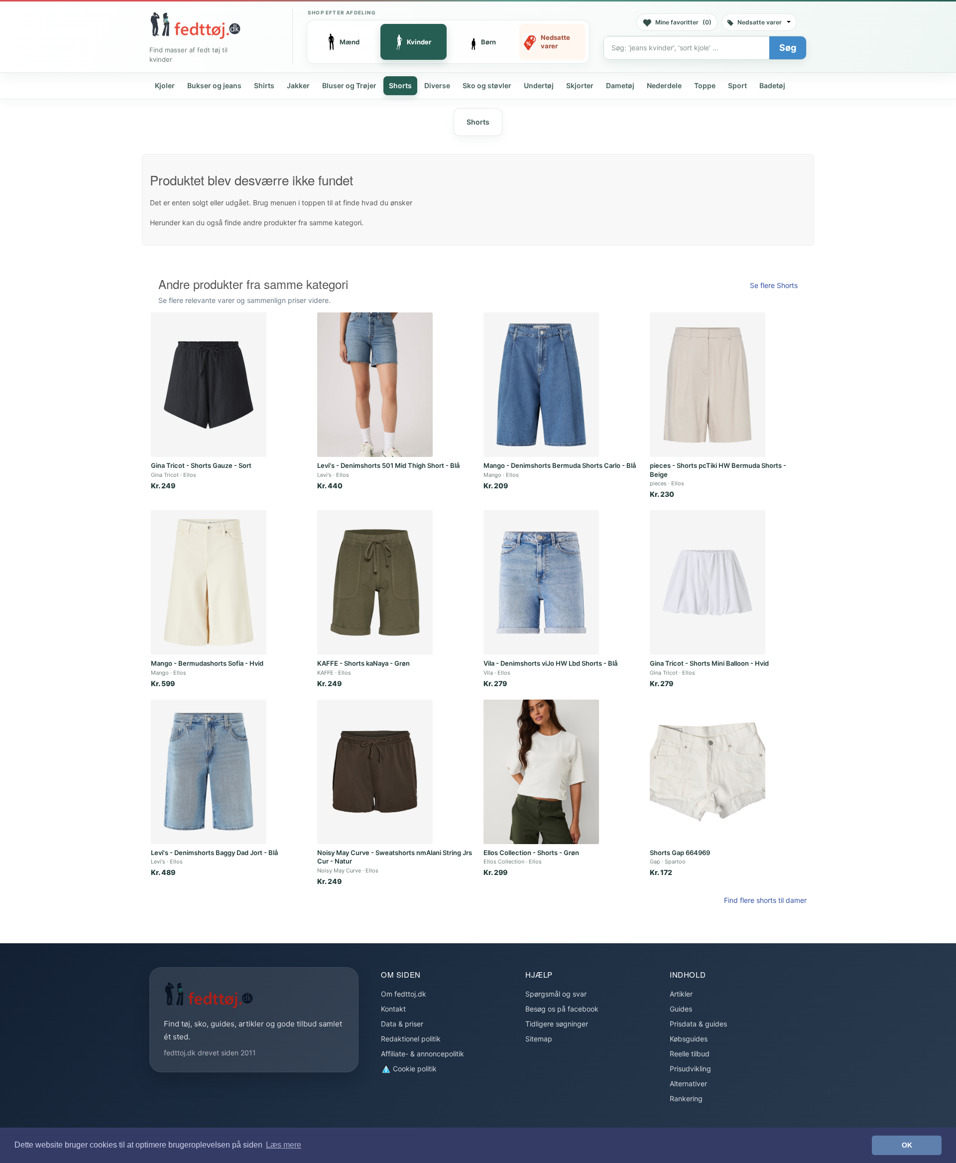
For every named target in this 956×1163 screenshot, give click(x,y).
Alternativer (688, 1083)
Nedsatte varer (759, 22)
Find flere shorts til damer (765, 900)
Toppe (705, 85)
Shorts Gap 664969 (680, 853)
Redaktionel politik (411, 1038)
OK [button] (907, 1145)
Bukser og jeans (214, 85)
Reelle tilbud (690, 1053)
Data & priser (402, 1023)
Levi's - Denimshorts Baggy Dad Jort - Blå (214, 853)
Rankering (686, 1098)
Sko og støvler (487, 85)
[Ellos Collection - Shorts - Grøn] (541, 772)
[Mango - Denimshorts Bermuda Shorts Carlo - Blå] (541, 384)
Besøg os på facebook (561, 1009)
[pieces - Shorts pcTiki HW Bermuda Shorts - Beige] (707, 384)
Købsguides (689, 1038)
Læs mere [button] (283, 1145)
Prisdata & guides (698, 1023)
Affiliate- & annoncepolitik (422, 1053)
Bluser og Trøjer (349, 85)
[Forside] (195, 25)
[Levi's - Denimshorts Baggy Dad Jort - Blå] (208, 772)
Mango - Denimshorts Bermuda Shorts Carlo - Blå (559, 465)
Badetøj (772, 85)
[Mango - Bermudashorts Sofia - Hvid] (208, 582)
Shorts (400, 85)
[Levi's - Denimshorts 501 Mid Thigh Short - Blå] (375, 384)
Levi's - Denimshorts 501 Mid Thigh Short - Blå (388, 465)
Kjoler (165, 85)
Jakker (298, 85)
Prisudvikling (690, 1068)
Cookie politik (414, 1068)
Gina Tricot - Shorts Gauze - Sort (201, 465)
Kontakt (393, 1009)
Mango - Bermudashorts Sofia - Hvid (207, 663)
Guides (681, 1009)
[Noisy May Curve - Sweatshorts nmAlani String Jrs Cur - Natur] (375, 772)
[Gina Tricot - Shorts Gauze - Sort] (208, 384)
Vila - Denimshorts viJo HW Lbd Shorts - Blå (550, 663)
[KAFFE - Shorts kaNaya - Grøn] (375, 582)
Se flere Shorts (774, 285)
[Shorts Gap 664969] (707, 772)
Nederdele (664, 85)
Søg (787, 47)
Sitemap (538, 1038)
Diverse (437, 85)
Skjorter (580, 85)
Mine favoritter (683, 22)
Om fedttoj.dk (403, 994)
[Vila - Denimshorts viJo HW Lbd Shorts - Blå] (541, 582)
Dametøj (620, 85)
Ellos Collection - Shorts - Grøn (531, 853)
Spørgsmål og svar (556, 994)
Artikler (681, 994)
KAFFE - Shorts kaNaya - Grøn (363, 663)
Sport (737, 85)
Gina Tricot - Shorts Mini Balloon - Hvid (709, 663)
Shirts (264, 85)
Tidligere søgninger (556, 1023)
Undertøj (539, 85)
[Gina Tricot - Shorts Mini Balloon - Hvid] (707, 582)
